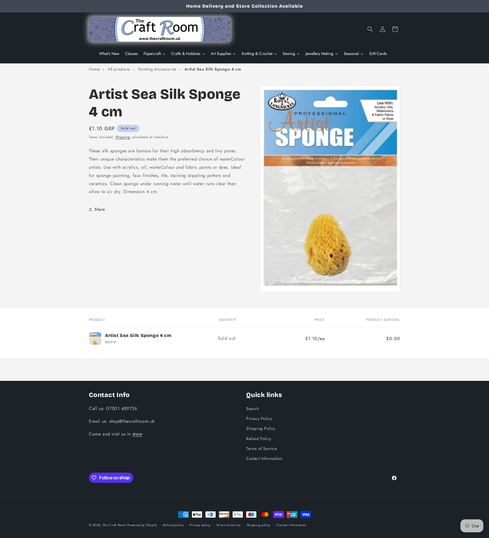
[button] (370, 29)
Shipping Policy (260, 428)
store (137, 433)
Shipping (122, 137)
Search (252, 408)
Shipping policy (259, 524)
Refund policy (173, 524)
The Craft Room (114, 525)
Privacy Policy (259, 418)
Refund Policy (258, 438)
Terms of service (228, 524)
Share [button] (100, 209)
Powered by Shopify (142, 525)
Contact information (291, 524)
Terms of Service (261, 448)
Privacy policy (200, 524)
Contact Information (264, 458)
